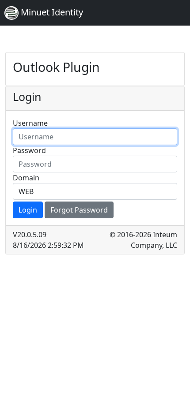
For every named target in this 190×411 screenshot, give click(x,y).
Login (28, 210)
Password (29, 150)
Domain (26, 178)
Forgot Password (79, 210)
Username (30, 123)
